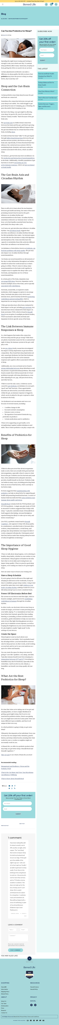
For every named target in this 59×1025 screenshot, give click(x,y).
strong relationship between (10, 368)
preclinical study (15, 230)
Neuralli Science (34, 987)
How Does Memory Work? (46, 92)
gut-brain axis (8, 123)
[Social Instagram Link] (35, 1005)
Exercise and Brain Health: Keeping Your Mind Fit (46, 76)
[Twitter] (12, 786)
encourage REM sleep (8, 281)
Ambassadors (4, 1005)
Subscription (4, 989)
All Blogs (4, 18)
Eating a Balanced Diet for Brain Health (46, 84)
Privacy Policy (23, 1016)
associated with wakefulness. (10, 286)
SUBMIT (18, 814)
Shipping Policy (5, 991)
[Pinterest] (9, 788)
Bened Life (5, 35)
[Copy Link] (14, 788)
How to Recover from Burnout (47, 98)
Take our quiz (5, 755)
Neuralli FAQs (34, 989)
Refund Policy (4, 994)
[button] (2, 4)
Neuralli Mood (5, 504)
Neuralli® (3, 987)
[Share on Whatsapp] (12, 788)
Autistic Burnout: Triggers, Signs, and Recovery (46, 106)
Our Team (3, 1003)
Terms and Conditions (33, 1016)
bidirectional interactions (15, 138)
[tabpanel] (29, 1)
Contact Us (4, 1012)
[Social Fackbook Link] (31, 1005)
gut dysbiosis (12, 386)
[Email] (9, 786)
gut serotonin (27, 307)
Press (2, 1008)
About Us (3, 1001)
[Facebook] (14, 786)
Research (3, 1010)
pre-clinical (9, 348)
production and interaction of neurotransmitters (19, 158)
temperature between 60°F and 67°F (13, 659)
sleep (13, 132)
